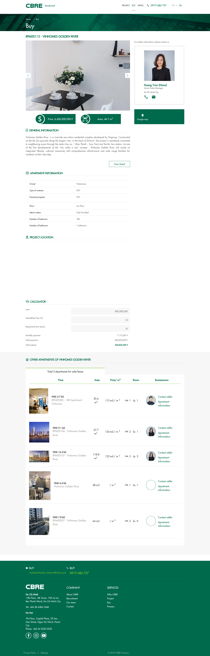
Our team (71, 602)
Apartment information (164, 403)
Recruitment (72, 598)
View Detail (119, 164)
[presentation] (28, 75)
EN (180, 5)
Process (110, 606)
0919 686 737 (158, 5)
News (140, 5)
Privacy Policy (30, 652)
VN (173, 5)
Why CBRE (112, 594)
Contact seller (165, 396)
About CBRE (72, 594)
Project (126, 5)
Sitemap (44, 652)
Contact (70, 606)
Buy (133, 5)
